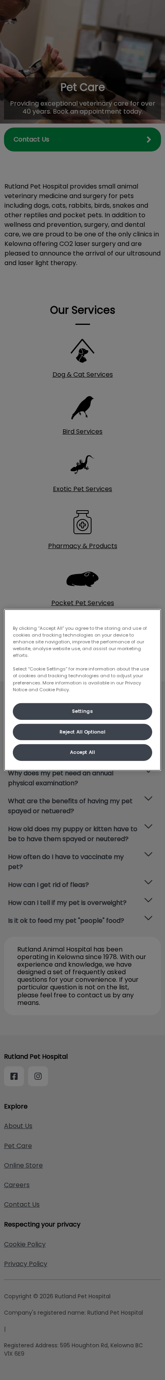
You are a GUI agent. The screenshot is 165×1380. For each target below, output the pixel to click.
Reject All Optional (83, 731)
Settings (82, 711)
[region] (82, 690)
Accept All (82, 752)
